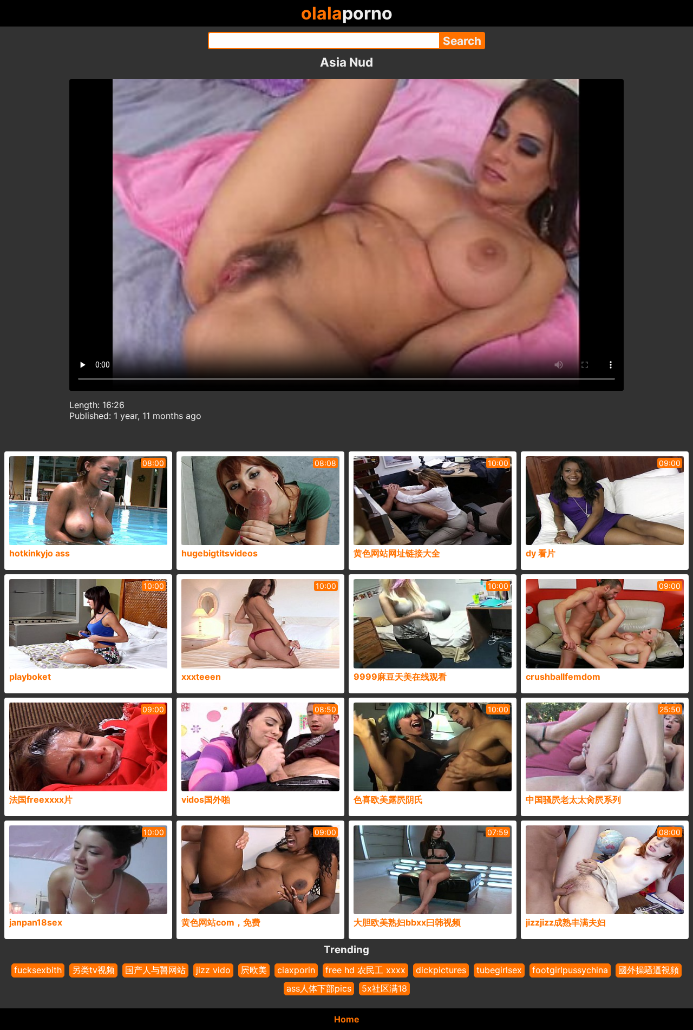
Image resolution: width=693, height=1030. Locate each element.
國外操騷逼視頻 (648, 970)
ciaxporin (296, 970)
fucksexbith (38, 970)
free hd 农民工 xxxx (365, 970)
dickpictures (441, 970)
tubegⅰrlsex (499, 970)
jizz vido (213, 970)
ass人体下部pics (318, 988)
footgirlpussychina (570, 970)
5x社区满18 (384, 988)
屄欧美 (254, 970)
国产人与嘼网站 (155, 970)
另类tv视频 (93, 970)
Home (346, 1019)
